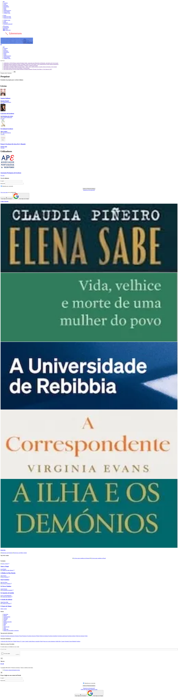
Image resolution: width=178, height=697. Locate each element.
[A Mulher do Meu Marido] (7, 570)
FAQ (4, 625)
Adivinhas (5, 618)
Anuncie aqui (6, 626)
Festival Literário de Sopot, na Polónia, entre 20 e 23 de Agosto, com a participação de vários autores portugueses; (31, 64)
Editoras (5, 615)
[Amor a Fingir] (5, 563)
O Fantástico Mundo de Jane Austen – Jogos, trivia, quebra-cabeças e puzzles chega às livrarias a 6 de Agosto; (30, 66)
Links (4, 628)
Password (3, 183)
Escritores (5, 3)
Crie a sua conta (4, 192)
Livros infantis (6, 11)
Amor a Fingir (5, 566)
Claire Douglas (4, 589)
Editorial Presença (7, 102)
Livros (4, 4)
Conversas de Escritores (7, 113)
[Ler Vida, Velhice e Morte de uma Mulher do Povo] (89, 341)
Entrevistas (5, 614)
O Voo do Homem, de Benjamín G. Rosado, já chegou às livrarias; (20, 65)
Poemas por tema (7, 16)
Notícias (5, 623)
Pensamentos (6, 6)
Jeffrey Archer (4, 608)
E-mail (2, 181)
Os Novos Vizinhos (6, 586)
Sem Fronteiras (5, 579)
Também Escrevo (7, 10)
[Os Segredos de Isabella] (7, 590)
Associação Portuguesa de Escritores (11, 173)
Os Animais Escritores (7, 128)
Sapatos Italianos (5, 98)
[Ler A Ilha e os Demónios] (89, 547)
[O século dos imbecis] (6, 596)
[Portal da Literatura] (11, 35)
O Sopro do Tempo (6, 606)
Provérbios (5, 5)
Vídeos (4, 620)
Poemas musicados (7, 621)
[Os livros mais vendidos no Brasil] (98, 558)
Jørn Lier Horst (4, 582)
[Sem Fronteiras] (5, 577)
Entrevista (3, 550)
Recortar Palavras (7, 132)
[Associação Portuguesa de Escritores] (7, 167)
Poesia (4, 8)
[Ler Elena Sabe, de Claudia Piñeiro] (89, 272)
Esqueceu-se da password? (89, 190)
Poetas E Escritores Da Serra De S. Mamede (13, 144)
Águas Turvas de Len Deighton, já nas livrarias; (16, 68)
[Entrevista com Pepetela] (6, 552)
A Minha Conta (6, 13)
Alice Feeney (3, 575)
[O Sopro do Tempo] (6, 603)
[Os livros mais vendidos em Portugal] (81, 558)
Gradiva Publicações (7, 117)
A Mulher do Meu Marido (8, 573)
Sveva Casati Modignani (6, 595)
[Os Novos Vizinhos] (6, 583)
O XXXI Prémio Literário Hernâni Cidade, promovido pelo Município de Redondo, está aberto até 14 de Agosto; (30, 63)
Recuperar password (7, 23)
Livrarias (5, 619)
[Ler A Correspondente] (89, 478)
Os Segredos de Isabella (7, 593)
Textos (4, 9)
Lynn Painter (3, 569)
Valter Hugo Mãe (4, 602)
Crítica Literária (4, 201)
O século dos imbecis (6, 599)
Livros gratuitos (6, 616)
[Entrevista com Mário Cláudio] (19, 552)
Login (4, 21)
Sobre (4, 624)
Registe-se (5, 22)
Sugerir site (5, 629)
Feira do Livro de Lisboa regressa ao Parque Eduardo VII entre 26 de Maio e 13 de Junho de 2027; (27, 69)
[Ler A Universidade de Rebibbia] (89, 409)
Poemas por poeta (7, 17)
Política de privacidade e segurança (11, 630)
